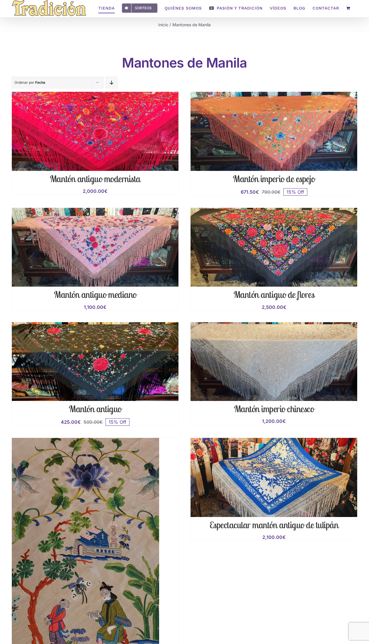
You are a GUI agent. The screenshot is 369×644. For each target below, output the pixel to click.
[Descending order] (111, 82)
